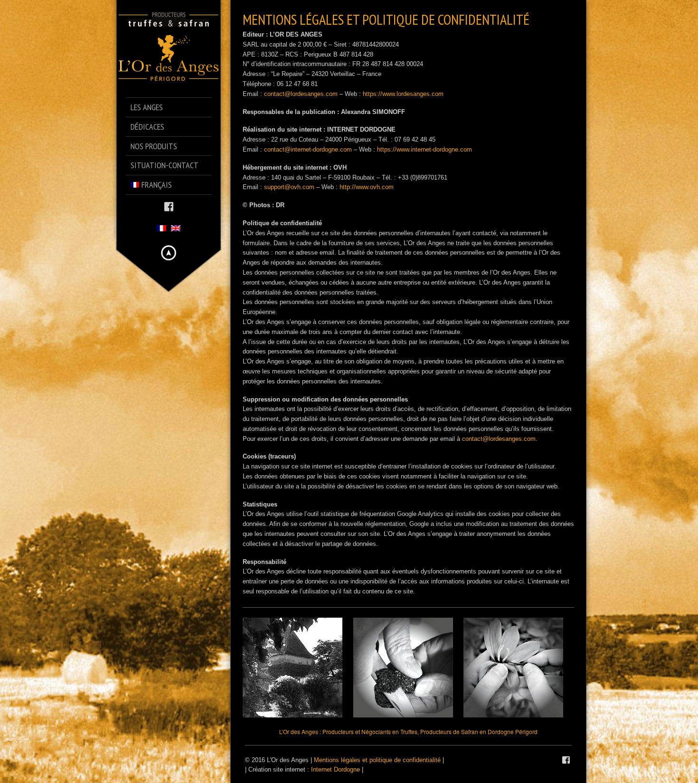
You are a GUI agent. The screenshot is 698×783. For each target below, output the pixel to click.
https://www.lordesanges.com (403, 93)
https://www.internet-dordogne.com (424, 149)
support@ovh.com (289, 187)
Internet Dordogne (335, 769)
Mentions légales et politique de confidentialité (377, 760)
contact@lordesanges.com (301, 93)
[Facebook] (168, 206)
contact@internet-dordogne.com (308, 149)
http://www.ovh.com (367, 187)
